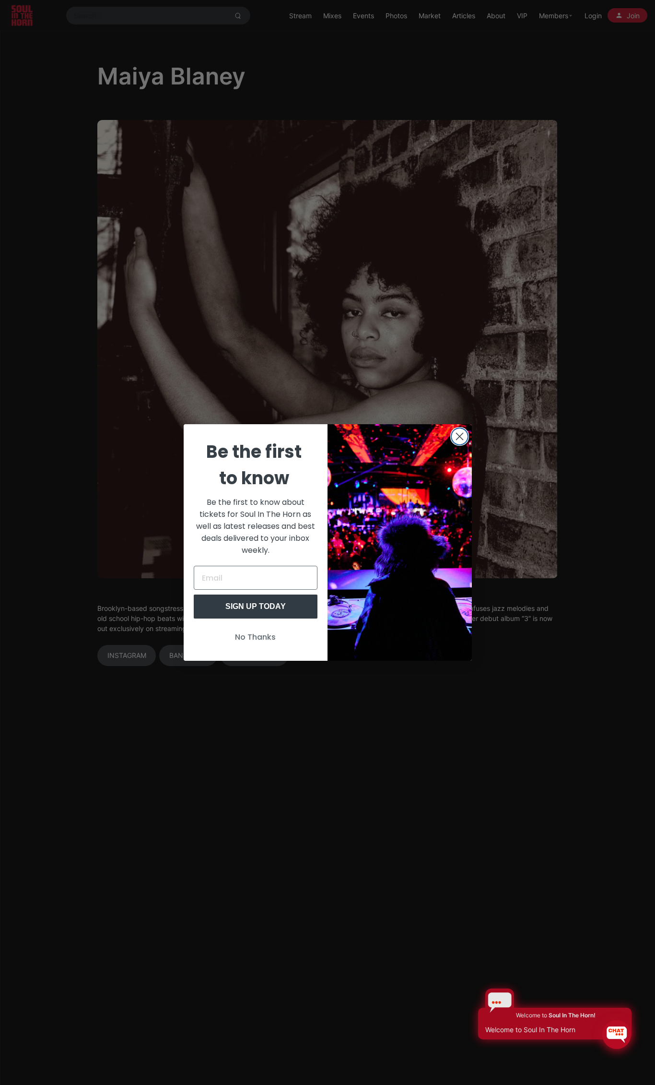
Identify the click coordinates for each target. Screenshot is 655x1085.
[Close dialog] (459, 436)
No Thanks (255, 637)
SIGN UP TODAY (255, 606)
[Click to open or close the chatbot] (616, 1034)
